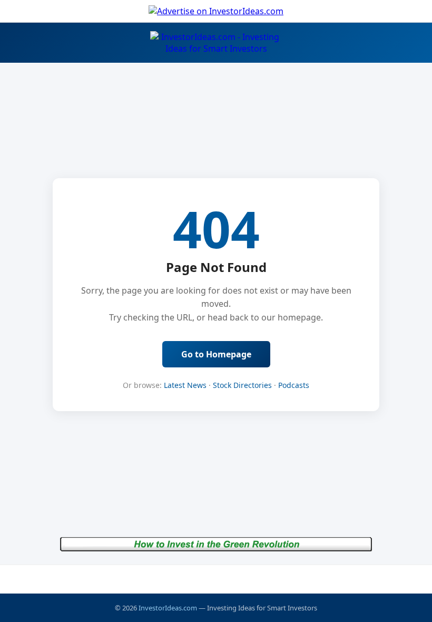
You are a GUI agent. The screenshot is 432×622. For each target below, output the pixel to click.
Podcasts (293, 385)
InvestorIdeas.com (168, 608)
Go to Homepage (216, 354)
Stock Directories (242, 385)
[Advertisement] (216, 578)
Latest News (185, 385)
